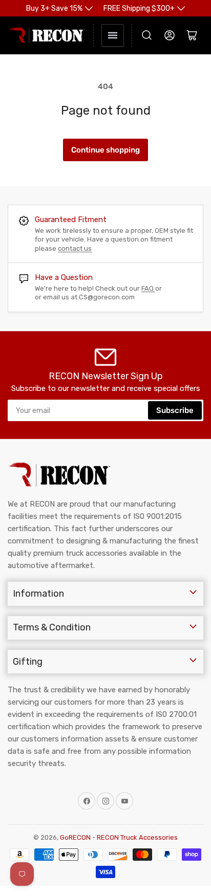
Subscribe (175, 410)
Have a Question (64, 277)
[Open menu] (112, 35)
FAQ (148, 288)
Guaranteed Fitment (71, 219)
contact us (75, 248)
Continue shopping (105, 150)
